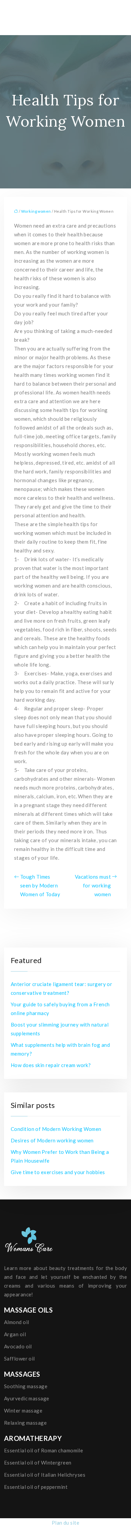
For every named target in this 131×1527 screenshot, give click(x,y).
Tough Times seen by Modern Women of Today (40, 885)
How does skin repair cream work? (51, 1065)
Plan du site (65, 1523)
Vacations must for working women (93, 885)
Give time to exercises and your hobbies (58, 1172)
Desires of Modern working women (52, 1140)
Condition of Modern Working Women (56, 1129)
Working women (36, 211)
